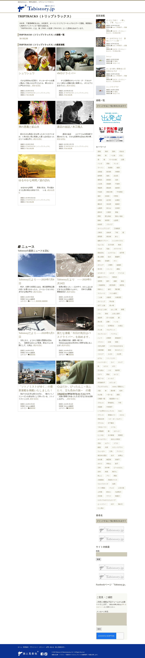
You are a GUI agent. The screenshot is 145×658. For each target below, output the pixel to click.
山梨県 (100, 208)
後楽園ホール (113, 399)
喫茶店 (114, 277)
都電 (122, 309)
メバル (113, 427)
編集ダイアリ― (103, 277)
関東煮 (120, 435)
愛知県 (108, 188)
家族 (115, 476)
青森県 (100, 188)
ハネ (109, 370)
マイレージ (101, 293)
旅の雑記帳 (24, 38)
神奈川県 (109, 192)
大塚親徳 (101, 480)
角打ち (114, 471)
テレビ (111, 488)
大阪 (99, 390)
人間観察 (101, 431)
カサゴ (100, 463)
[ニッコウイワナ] (100, 94)
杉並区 (100, 224)
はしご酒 (114, 309)
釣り (116, 236)
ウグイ (100, 374)
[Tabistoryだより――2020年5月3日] (36, 329)
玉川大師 (111, 245)
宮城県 (107, 261)
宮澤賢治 (111, 326)
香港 (107, 163)
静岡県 (100, 176)
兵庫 (106, 447)
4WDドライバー (66, 73)
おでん (100, 358)
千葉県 (117, 184)
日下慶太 (111, 423)
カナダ (111, 273)
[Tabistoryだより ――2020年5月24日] (75, 276)
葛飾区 (117, 204)
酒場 (99, 151)
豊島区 (100, 180)
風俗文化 (101, 253)
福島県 (117, 188)
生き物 (100, 394)
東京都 (108, 236)
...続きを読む (36, 85)
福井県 (117, 370)
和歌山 (108, 463)
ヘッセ (116, 322)
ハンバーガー (102, 362)
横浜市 (100, 204)
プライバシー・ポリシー (37, 647)
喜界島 (122, 285)
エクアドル (111, 253)
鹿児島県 (112, 285)
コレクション (102, 334)
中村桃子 (109, 407)
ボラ (113, 366)
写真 (107, 249)
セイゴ (116, 374)
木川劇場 (111, 435)
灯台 (121, 155)
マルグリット (110, 330)
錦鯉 (115, 281)
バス (99, 313)
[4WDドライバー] (75, 69)
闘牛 (107, 281)
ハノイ (100, 338)
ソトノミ (109, 269)
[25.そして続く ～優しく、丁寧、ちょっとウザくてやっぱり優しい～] (100, 27)
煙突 (99, 216)
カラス (105, 366)
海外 (106, 151)
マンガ (116, 163)
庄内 (99, 471)
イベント (32, 301)
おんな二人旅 (102, 309)
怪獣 (116, 342)
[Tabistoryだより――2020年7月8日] (36, 276)
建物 (118, 269)
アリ (107, 476)
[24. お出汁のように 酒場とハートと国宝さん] (100, 45)
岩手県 (122, 253)
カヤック (117, 431)
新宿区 (108, 180)
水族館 (100, 407)
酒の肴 (113, 390)
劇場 (99, 447)
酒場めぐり (111, 415)
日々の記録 (110, 317)
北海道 (100, 172)
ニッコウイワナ (112, 87)
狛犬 (109, 257)
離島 (99, 261)
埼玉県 (108, 204)
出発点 (120, 326)
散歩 (119, 245)
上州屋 (100, 492)
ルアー (107, 443)
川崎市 (100, 232)
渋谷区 (107, 196)
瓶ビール (101, 378)
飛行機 (117, 289)
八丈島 (100, 184)
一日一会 (109, 394)
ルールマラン (102, 439)
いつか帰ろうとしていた (106, 411)
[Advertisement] (56, 226)
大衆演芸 (118, 297)
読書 (107, 322)
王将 (99, 467)
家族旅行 (118, 338)
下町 (116, 232)
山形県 (116, 220)
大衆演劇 (101, 350)
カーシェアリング (104, 228)
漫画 (109, 350)
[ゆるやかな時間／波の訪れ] (36, 176)
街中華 (107, 467)
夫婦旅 (110, 167)
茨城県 (108, 184)
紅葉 (109, 342)
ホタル (122, 415)
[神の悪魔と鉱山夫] (36, 123)
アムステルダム (103, 386)
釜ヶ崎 (111, 305)
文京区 (116, 176)
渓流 (99, 443)
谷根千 (117, 459)
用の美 (100, 322)
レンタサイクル (117, 240)
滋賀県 (100, 317)
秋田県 (107, 220)
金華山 (120, 455)
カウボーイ (101, 273)
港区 (99, 196)
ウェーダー (101, 451)
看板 (116, 212)
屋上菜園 (101, 257)
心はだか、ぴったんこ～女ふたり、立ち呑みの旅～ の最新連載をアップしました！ (74, 390)
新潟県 (108, 172)
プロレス (101, 403)
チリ (115, 261)
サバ (112, 362)
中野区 (116, 196)
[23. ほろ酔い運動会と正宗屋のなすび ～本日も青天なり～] (100, 76)
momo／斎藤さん (118, 386)
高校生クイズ (112, 480)
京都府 (108, 338)
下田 (119, 403)
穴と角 (100, 330)
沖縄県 (117, 172)
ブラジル (101, 423)
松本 (121, 390)
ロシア (120, 362)
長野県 (100, 281)
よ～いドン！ (102, 504)
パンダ (100, 163)
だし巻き (101, 508)
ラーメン (101, 167)
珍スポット (119, 350)
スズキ (110, 354)
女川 (112, 455)
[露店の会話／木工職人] (75, 123)
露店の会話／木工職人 (70, 126)
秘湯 (118, 167)
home (120, 411)
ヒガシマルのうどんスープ (106, 500)
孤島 (107, 176)
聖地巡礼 (111, 403)
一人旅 (113, 155)
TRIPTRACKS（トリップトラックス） (39, 93)
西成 (107, 374)
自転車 (108, 232)
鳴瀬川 (117, 496)
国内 (113, 151)
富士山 (108, 208)
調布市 (100, 212)
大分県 (119, 354)
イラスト (101, 342)
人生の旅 (121, 488)
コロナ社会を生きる (116, 346)
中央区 (100, 192)
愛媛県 (117, 257)
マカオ (100, 249)
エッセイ (111, 378)
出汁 (112, 504)
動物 (99, 220)
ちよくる (101, 245)
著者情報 (38, 301)
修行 (109, 289)
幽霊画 (108, 459)
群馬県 (100, 236)
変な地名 (108, 216)
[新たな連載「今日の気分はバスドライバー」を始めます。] (75, 329)
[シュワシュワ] (36, 69)
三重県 (110, 265)
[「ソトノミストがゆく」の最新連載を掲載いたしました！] (36, 383)
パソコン (101, 326)
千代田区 (120, 192)
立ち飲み (101, 370)
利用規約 (26, 647)
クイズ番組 (101, 488)
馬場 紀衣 (101, 419)
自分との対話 (115, 439)
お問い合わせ (50, 647)
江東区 (108, 212)
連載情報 (45, 301)
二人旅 (100, 297)
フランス (101, 415)
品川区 (108, 200)
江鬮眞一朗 (101, 399)
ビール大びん (118, 467)
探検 (99, 155)
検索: (98, 551)
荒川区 (100, 269)
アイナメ (120, 451)
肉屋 (106, 471)
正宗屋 (100, 496)
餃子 (116, 463)
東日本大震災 (102, 455)
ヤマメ (109, 56)
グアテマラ (117, 249)
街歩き (122, 151)
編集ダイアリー (103, 240)
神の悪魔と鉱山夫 (29, 126)
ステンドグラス (117, 447)
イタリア (101, 354)
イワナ (116, 443)
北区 (116, 180)
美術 (106, 313)
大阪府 (108, 297)
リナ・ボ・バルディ (115, 419)
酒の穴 (120, 504)
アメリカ (121, 273)
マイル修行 (113, 293)
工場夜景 (117, 228)
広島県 (117, 208)
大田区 (100, 200)
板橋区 (119, 265)
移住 (122, 281)
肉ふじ (100, 476)
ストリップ (101, 301)
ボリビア (101, 265)
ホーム (20, 647)
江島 (110, 451)
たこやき (101, 435)
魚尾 (113, 484)
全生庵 (100, 459)
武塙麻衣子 (101, 382)
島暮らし (101, 289)
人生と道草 (116, 313)
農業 (118, 394)
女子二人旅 (101, 305)
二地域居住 (101, 285)
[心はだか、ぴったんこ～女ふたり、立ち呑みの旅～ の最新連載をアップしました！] (75, 383)
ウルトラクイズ (103, 484)
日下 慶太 (115, 61)
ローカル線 (113, 159)
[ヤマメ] (100, 63)
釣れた (108, 492)
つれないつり (116, 63)
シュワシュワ (27, 73)
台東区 (117, 200)
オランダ (112, 382)
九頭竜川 (118, 492)
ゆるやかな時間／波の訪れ (34, 180)
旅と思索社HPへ (60, 647)
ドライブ (109, 224)
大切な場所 (101, 346)
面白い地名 (119, 216)
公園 (122, 159)
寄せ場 (111, 301)
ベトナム (114, 334)
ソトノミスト (110, 358)
